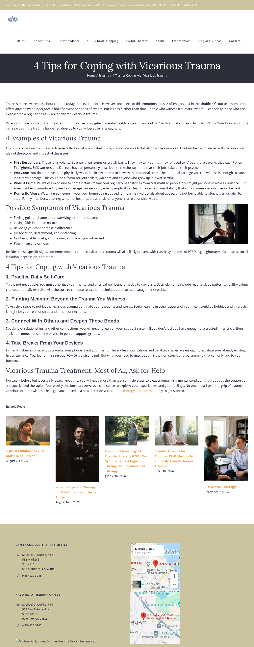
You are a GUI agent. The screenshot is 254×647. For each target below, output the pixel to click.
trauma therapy (123, 391)
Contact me (145, 391)
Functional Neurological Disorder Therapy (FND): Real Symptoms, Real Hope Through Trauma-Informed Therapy (121, 430)
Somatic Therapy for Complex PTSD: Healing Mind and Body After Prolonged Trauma (170, 430)
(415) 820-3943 (31, 575)
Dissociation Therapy (220, 448)
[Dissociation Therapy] (226, 448)
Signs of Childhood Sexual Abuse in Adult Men (22, 430)
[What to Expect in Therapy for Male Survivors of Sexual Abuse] (77, 449)
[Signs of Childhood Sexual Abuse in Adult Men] (28, 430)
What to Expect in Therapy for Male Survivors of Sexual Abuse (71, 448)
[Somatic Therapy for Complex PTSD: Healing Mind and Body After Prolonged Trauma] (176, 430)
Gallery (33, 430)
